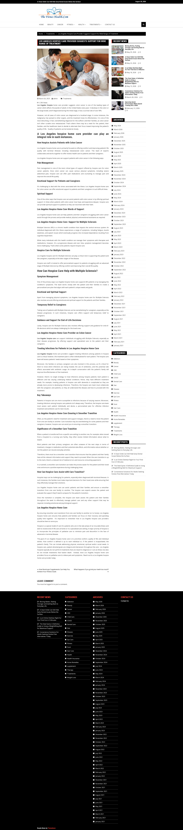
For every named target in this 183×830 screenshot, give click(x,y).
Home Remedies (119, 419)
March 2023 (118, 247)
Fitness (70, 24)
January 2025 (118, 171)
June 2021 (117, 327)
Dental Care (118, 381)
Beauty (50, 24)
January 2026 (118, 137)
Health (81, 24)
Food (115, 404)
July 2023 (117, 232)
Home (41, 24)
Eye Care (117, 397)
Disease (116, 389)
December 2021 (119, 304)
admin (55, 99)
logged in (50, 584)
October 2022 (119, 266)
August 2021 (118, 319)
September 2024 (120, 186)
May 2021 (117, 330)
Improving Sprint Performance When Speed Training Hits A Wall (133, 103)
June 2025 (117, 156)
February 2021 (119, 342)
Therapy (117, 427)
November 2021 (119, 308)
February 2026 (119, 133)
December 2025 (119, 141)
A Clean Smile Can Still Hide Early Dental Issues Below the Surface (134, 58)
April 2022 (117, 289)
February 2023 (119, 251)
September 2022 (120, 270)
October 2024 (119, 182)
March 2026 (118, 129)
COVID (116, 378)
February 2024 (119, 205)
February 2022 (119, 296)
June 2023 (117, 236)
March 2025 (118, 167)
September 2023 (120, 224)
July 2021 (117, 323)
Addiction (117, 359)
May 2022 (117, 285)
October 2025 (119, 148)
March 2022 (118, 292)
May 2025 (117, 160)
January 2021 (118, 346)
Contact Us (110, 24)
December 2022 (119, 258)
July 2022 (117, 277)
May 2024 (117, 198)
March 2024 (118, 201)
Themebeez (52, 828)
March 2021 (118, 338)
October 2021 (119, 311)
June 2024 (117, 194)
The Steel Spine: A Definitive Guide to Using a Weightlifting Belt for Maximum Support (134, 80)
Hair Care (117, 408)
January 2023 (118, 254)
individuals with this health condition (59, 240)
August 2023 (118, 228)
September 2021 (120, 315)
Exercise (116, 393)
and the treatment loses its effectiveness (82, 118)
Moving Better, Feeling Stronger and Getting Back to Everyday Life (134, 47)
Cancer (60, 24)
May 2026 (117, 126)
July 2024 (117, 190)
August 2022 (118, 273)
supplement (118, 423)
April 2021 (117, 334)
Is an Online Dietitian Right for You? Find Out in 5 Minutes (55, 2)
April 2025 (117, 163)
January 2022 (118, 300)
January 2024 (118, 209)
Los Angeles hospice (44, 256)
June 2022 (117, 281)
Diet (115, 385)
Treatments (94, 24)
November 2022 (119, 262)
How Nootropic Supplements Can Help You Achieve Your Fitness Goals (53, 570)
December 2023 (119, 213)
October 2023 (119, 220)
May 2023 (117, 239)
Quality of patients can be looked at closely (63, 129)
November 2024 (119, 179)
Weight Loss (118, 435)
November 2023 (119, 217)
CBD (115, 370)
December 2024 (119, 175)
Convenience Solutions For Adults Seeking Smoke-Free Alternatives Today (134, 92)
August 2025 (118, 152)
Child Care (117, 374)
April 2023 (117, 243)
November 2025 (119, 145)
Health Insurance (120, 416)
